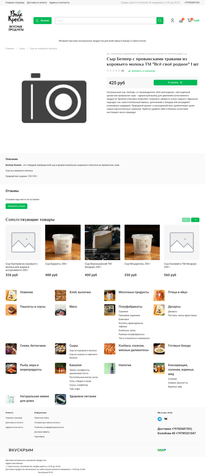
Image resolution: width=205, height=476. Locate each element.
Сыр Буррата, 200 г (56, 263)
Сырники (123, 311)
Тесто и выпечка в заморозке (134, 338)
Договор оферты (42, 432)
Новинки (26, 292)
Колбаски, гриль (127, 330)
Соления (172, 379)
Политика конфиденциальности (49, 427)
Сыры (22, 48)
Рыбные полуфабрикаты (131, 334)
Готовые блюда (179, 345)
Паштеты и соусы (33, 306)
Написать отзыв (16, 206)
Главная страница (15, 2)
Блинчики (124, 319)
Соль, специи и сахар (80, 381)
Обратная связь (41, 418)
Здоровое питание (82, 396)
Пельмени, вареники (129, 315)
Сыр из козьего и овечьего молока (83, 356)
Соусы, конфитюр (78, 385)
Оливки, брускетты (178, 382)
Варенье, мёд (175, 386)
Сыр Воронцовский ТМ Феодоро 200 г (98, 265)
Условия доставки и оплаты (47, 422)
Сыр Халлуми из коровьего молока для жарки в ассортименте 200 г (21, 266)
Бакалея (75, 365)
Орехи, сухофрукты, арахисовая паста (79, 372)
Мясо (73, 306)
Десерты (174, 306)
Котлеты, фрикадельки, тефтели (131, 325)
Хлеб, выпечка (80, 292)
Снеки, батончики (33, 345)
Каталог (45, 20)
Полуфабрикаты (130, 306)
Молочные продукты (134, 292)
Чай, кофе (74, 389)
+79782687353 (191, 2)
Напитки (125, 365)
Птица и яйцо (177, 292)
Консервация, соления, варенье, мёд (181, 369)
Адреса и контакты (59, 2)
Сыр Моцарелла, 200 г (137, 263)
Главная (10, 48)
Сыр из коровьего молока (43, 48)
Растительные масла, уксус (83, 377)
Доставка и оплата (37, 2)
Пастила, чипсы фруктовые (182, 315)
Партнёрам (39, 436)
